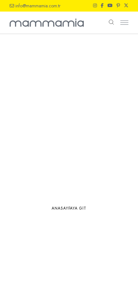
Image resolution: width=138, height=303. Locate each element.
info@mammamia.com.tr (38, 6)
